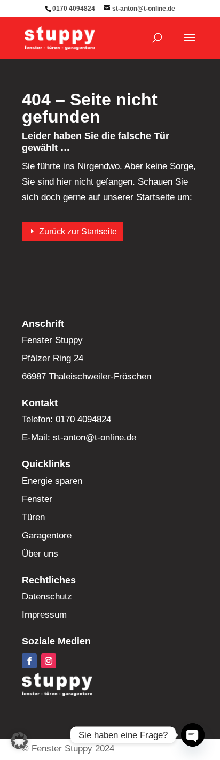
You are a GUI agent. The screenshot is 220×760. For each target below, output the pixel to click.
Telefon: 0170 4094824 (66, 419)
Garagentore (47, 535)
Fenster (37, 499)
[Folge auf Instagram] (48, 660)
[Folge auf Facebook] (29, 660)
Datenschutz (47, 596)
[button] (19, 740)
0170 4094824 (73, 8)
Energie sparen (52, 481)
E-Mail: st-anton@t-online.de (79, 437)
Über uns (40, 554)
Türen (33, 517)
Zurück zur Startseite (78, 231)
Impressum (44, 615)
